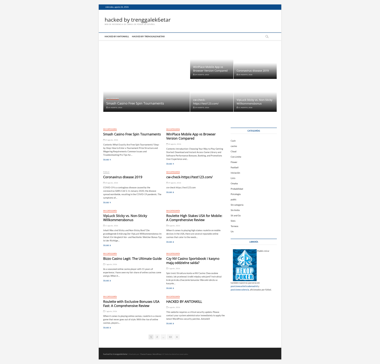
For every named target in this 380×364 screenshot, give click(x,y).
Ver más (110, 159)
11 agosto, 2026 (245, 107)
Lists (233, 178)
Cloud (233, 151)
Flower (234, 162)
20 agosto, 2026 (245, 74)
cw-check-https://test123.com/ (206, 101)
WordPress (157, 354)
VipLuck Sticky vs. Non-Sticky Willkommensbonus (254, 101)
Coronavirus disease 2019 (253, 70)
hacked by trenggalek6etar (138, 19)
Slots (233, 220)
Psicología (236, 194)
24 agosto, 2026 (202, 74)
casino (234, 146)
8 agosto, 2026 (174, 225)
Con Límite (236, 156)
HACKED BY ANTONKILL (117, 36)
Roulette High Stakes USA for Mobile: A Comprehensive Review (194, 217)
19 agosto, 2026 (202, 107)
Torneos (234, 226)
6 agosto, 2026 (174, 307)
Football (235, 167)
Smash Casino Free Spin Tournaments (135, 103)
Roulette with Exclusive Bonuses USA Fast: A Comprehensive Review (131, 303)
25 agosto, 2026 (115, 107)
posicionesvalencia (240, 289)
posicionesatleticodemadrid (244, 286)
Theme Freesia (145, 354)
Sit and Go (236, 215)
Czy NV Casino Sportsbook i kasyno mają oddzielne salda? (192, 260)
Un (232, 231)
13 (171, 336)
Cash (233, 140)
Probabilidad (237, 188)
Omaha (234, 183)
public (106, 172)
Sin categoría (112, 98)
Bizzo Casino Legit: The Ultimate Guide (132, 258)
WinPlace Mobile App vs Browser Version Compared (210, 68)
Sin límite (235, 210)
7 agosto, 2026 (111, 264)
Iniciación (235, 172)
